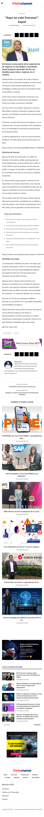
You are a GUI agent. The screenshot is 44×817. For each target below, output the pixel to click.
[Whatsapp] (27, 814)
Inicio (5, 775)
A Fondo (7, 777)
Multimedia (35, 777)
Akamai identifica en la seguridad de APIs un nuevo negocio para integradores (28, 685)
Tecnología (25, 775)
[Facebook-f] (12, 814)
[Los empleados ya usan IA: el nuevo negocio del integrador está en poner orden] (22, 530)
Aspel (32, 86)
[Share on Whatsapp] (31, 35)
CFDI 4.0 (16, 333)
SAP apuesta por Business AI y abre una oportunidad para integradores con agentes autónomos (28, 706)
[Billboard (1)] (22, 340)
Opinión (35, 775)
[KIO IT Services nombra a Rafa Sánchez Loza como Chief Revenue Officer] (8, 676)
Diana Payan (15, 25)
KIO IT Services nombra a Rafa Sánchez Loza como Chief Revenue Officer (28, 675)
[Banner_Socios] (22, 641)
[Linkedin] (20, 814)
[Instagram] (31, 814)
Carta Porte (7, 333)
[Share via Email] (36, 35)
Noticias (14, 775)
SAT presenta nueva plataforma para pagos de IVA (22, 229)
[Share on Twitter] (22, 35)
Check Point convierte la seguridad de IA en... (22, 582)
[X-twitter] (16, 814)
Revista (25, 777)
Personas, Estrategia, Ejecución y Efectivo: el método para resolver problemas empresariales (27, 716)
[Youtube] (24, 814)
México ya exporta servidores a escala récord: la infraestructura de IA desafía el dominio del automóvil (29, 696)
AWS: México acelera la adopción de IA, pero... (22, 512)
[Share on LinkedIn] (27, 35)
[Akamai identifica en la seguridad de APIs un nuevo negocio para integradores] (8, 687)
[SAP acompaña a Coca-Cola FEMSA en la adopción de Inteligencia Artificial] (22, 457)
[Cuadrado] (22, 733)
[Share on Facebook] (17, 35)
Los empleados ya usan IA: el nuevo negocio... (22, 547)
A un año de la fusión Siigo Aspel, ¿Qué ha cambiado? (23, 225)
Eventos (16, 777)
